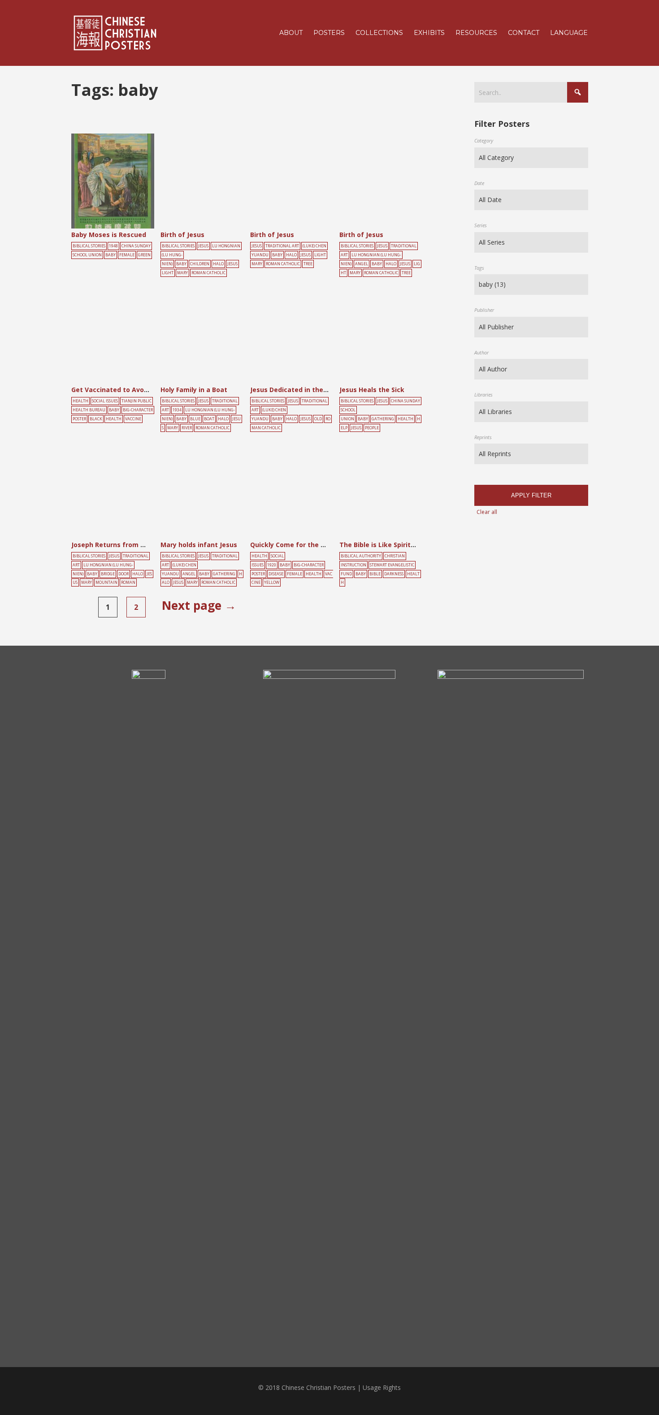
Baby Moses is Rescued (108, 234)
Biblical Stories (89, 246)
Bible (375, 574)
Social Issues (105, 401)
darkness (393, 574)
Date (479, 183)
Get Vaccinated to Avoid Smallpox (126, 389)
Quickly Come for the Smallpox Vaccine (313, 544)
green (144, 255)
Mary (182, 273)
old (318, 419)
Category (483, 140)
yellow (271, 582)
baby (110, 255)
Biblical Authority (361, 556)
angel (361, 264)
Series (480, 225)
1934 (177, 410)
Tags (479, 267)
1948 (113, 246)
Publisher (484, 309)
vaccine (133, 419)
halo (218, 264)
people (372, 428)
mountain (106, 582)
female (126, 255)
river (187, 428)
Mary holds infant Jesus (198, 544)
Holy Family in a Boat (193, 389)
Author (481, 352)
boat (209, 419)
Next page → (199, 605)
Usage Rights (382, 1387)
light (167, 273)
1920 (271, 565)
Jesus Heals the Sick (371, 389)
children (199, 264)
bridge (108, 574)
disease (276, 574)
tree (307, 264)
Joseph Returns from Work (114, 544)
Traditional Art (282, 246)
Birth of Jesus (182, 234)
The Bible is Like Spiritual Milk (387, 544)
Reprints (483, 437)
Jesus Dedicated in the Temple (300, 389)
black (96, 419)
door (123, 574)
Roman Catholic (208, 273)
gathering (383, 419)
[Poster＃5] (122, 184)
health (113, 419)
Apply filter (531, 495)
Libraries (483, 394)
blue (195, 419)
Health (80, 401)
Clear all (487, 512)
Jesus (203, 246)
